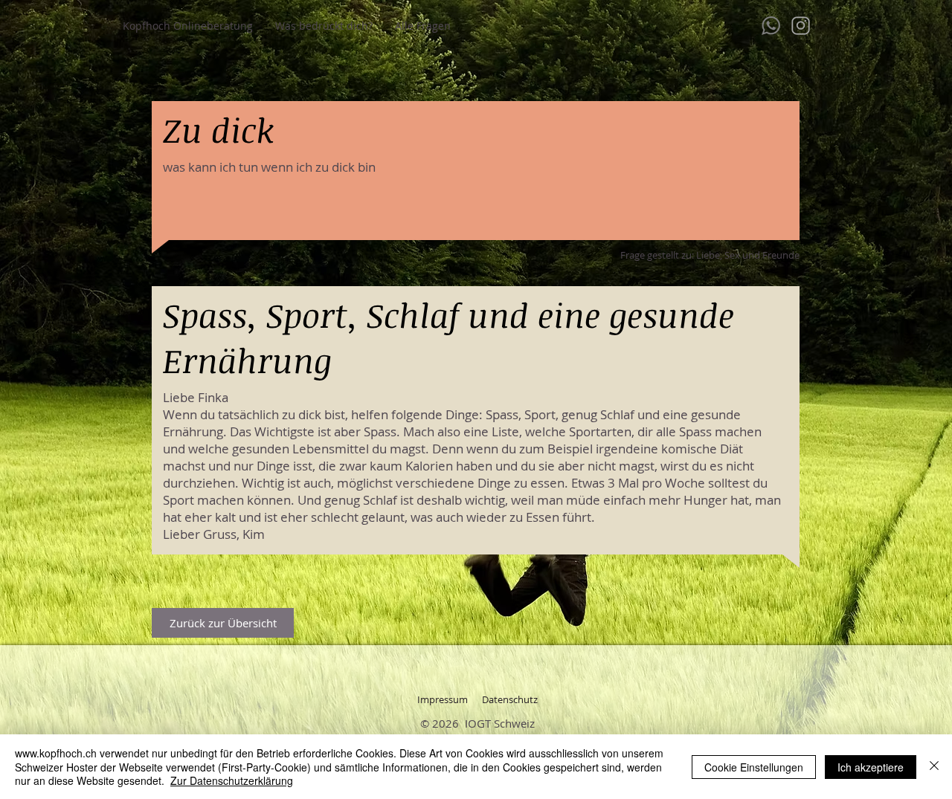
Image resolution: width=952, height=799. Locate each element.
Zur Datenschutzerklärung (231, 780)
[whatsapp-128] (771, 25)
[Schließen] (934, 766)
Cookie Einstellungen (753, 767)
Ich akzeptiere (870, 767)
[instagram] (800, 25)
